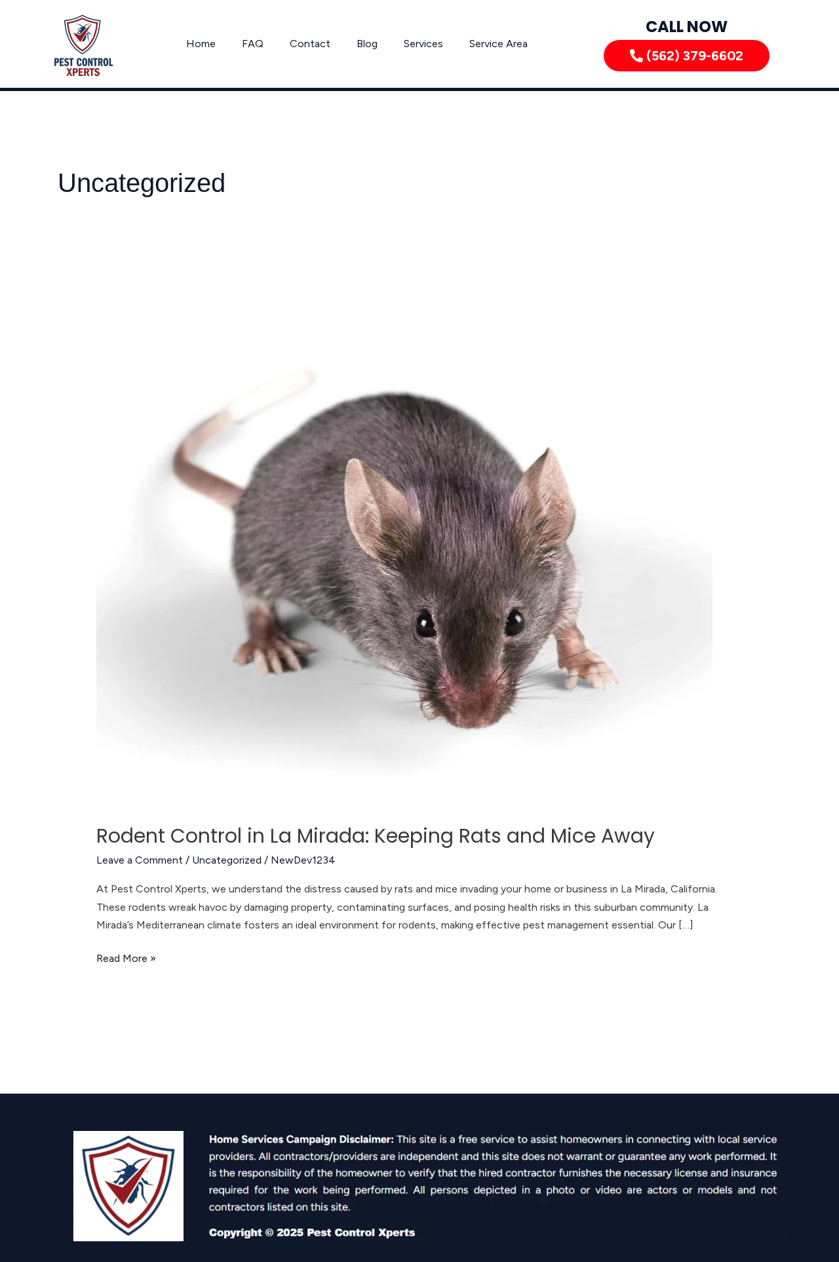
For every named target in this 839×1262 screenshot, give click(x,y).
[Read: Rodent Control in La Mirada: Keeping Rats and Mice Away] (404, 548)
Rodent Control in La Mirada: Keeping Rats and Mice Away (375, 836)
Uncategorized (227, 860)
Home (201, 43)
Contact (310, 43)
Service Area (498, 43)
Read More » (126, 957)
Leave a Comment (139, 860)
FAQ (252, 43)
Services (423, 43)
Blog (367, 43)
